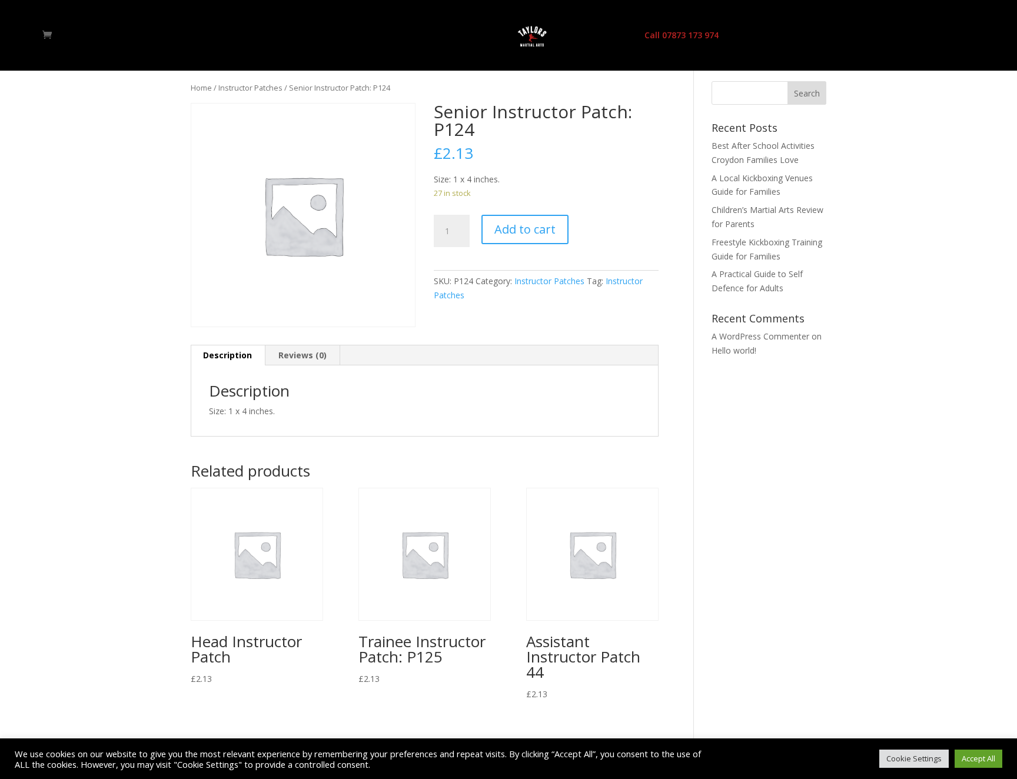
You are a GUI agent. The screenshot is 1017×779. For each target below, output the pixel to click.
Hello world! (734, 350)
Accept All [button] (978, 758)
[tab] (227, 355)
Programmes (444, 36)
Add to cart (525, 229)
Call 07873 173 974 (681, 36)
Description (227, 355)
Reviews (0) (302, 355)
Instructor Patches (250, 87)
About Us (384, 36)
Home (337, 36)
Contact (612, 36)
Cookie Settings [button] (914, 758)
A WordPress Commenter (760, 336)
